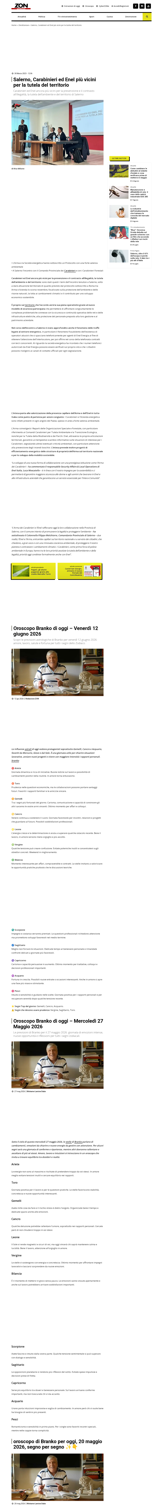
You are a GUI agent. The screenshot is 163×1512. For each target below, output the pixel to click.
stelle (69, 1141)
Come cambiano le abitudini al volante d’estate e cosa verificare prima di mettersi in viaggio (138, 173)
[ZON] (21, 6)
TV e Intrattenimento (67, 16)
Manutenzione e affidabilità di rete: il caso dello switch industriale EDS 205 (139, 193)
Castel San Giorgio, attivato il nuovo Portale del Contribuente (73, 571)
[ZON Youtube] (148, 6)
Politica (41, 16)
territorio (30, 304)
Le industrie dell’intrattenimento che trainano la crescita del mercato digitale (139, 213)
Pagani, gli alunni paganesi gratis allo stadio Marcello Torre (41, 571)
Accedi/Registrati (121, 6)
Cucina (110, 16)
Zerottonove (130, 16)
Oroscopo (89, 6)
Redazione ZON (32, 699)
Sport (91, 16)
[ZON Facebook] (135, 6)
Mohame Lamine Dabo (36, 1091)
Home (14, 25)
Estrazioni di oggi (72, 6)
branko (15, 760)
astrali (28, 749)
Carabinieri (70, 270)
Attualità (22, 16)
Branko (78, 1141)
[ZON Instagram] (142, 6)
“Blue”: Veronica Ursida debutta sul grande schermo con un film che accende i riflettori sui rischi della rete (139, 236)
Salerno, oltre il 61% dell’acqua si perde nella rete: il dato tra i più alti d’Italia (139, 257)
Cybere (103, 6)
